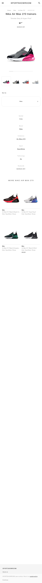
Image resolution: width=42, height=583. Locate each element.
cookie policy (34, 576)
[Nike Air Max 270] (6, 81)
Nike (14, 10)
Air (21, 159)
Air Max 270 (21, 10)
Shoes (9, 10)
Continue (5, 580)
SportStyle (21, 149)
